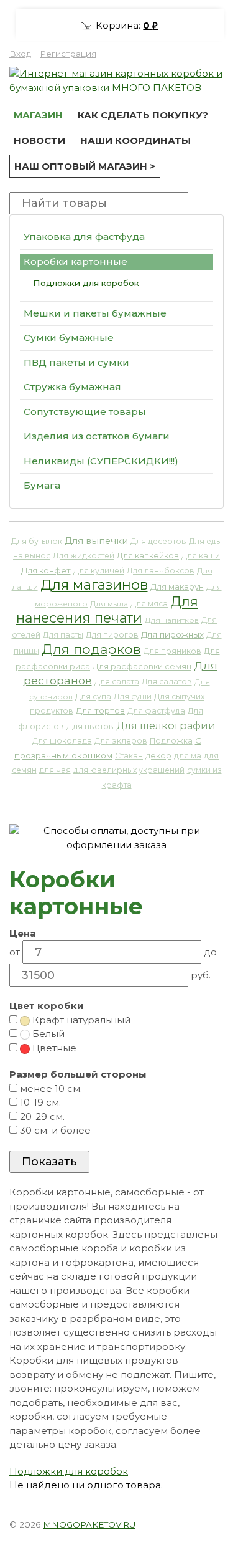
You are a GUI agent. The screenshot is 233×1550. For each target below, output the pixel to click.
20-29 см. (41, 1116)
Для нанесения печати (107, 609)
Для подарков (91, 649)
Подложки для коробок (86, 283)
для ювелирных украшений (129, 770)
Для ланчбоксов (160, 570)
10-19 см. (39, 1102)
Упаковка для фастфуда (84, 236)
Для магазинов (94, 584)
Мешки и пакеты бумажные (95, 313)
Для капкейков (148, 555)
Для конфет (46, 570)
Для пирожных (172, 634)
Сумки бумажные (69, 337)
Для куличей (98, 570)
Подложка (171, 740)
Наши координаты (135, 140)
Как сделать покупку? (143, 115)
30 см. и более (54, 1130)
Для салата (116, 681)
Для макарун (177, 586)
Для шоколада (62, 740)
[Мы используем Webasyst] (207, 1523)
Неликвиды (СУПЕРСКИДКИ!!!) (101, 461)
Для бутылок (36, 541)
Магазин (38, 115)
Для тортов (100, 710)
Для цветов (90, 726)
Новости (39, 140)
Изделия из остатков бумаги (97, 436)
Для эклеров (120, 740)
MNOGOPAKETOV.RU (89, 1524)
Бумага (42, 485)
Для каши (200, 555)
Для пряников (172, 651)
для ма (187, 755)
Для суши (133, 696)
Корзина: (125, 25)
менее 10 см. (49, 1088)
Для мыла (109, 603)
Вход (20, 54)
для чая (55, 770)
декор (158, 755)
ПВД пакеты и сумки (76, 362)
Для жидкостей (83, 555)
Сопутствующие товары (85, 412)
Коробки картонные (75, 261)
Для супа (93, 696)
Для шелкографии (166, 725)
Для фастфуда (156, 710)
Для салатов (167, 681)
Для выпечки (96, 541)
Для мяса (149, 603)
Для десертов (158, 541)
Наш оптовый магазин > (84, 166)
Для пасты (63, 634)
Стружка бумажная (72, 387)
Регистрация (68, 54)
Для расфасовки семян (142, 666)
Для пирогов (112, 634)
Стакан (129, 755)
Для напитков (172, 619)
